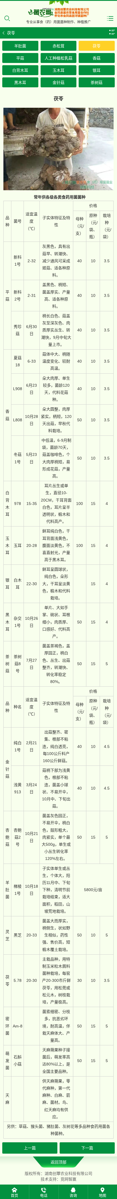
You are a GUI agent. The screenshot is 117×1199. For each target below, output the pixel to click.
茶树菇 (97, 82)
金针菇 (58, 82)
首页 (14, 1195)
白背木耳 (20, 70)
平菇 (20, 58)
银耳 (97, 70)
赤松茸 (58, 46)
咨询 (73, 1195)
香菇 (97, 58)
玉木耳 (58, 70)
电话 (43, 1195)
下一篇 (87, 1148)
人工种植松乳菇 (58, 58)
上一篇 (30, 1148)
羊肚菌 (20, 46)
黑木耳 (20, 82)
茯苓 (97, 46)
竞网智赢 (68, 1179)
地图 (102, 1195)
